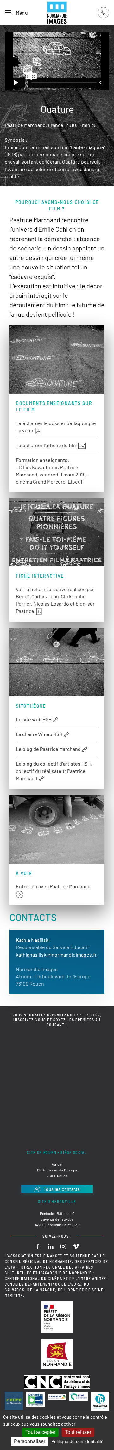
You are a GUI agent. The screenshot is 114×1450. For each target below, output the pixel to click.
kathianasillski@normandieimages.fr (56, 955)
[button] (16, 12)
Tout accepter (40, 1432)
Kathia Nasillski (33, 940)
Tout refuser (78, 1432)
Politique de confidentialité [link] (77, 1441)
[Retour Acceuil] (57, 12)
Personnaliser (29, 1441)
